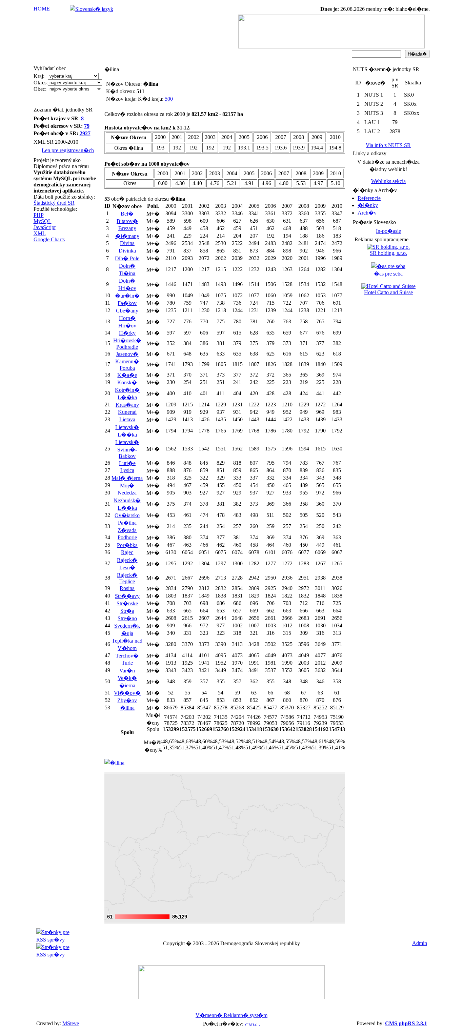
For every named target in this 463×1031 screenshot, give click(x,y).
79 (86, 126)
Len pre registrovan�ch (68, 150)
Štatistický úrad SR (54, 203)
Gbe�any (127, 311)
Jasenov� (127, 354)
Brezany (127, 228)
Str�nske (127, 603)
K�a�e (127, 375)
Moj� (127, 485)
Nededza (127, 493)
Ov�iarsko (127, 515)
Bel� (127, 214)
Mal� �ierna (127, 478)
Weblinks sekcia (388, 181)
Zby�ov (127, 700)
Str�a (127, 611)
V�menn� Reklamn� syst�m (231, 1015)
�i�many (127, 236)
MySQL (43, 221)
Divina (127, 243)
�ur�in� (127, 296)
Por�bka (127, 545)
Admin (419, 943)
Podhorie (127, 537)
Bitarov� (127, 221)
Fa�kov (127, 303)
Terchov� (127, 656)
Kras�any (127, 405)
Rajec (127, 552)
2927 (85, 133)
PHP (39, 215)
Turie (127, 663)
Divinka (127, 251)
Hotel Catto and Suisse (388, 292)
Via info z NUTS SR (388, 145)
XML (40, 233)
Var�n (127, 670)
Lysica (127, 470)
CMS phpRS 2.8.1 (406, 1023)
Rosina (127, 588)
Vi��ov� (127, 693)
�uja (127, 633)
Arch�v (367, 213)
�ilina (127, 708)
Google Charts (49, 239)
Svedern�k (127, 626)
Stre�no (127, 618)
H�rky (127, 333)
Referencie (369, 198)
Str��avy (127, 596)
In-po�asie (388, 231)
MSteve (70, 1023)
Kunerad (127, 412)
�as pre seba (388, 274)
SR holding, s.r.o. (388, 253)
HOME (42, 9)
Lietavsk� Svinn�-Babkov (127, 449)
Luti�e (127, 463)
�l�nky (368, 205)
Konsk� (127, 382)
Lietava (127, 419)
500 (169, 99)
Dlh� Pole (127, 258)
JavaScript (45, 227)
